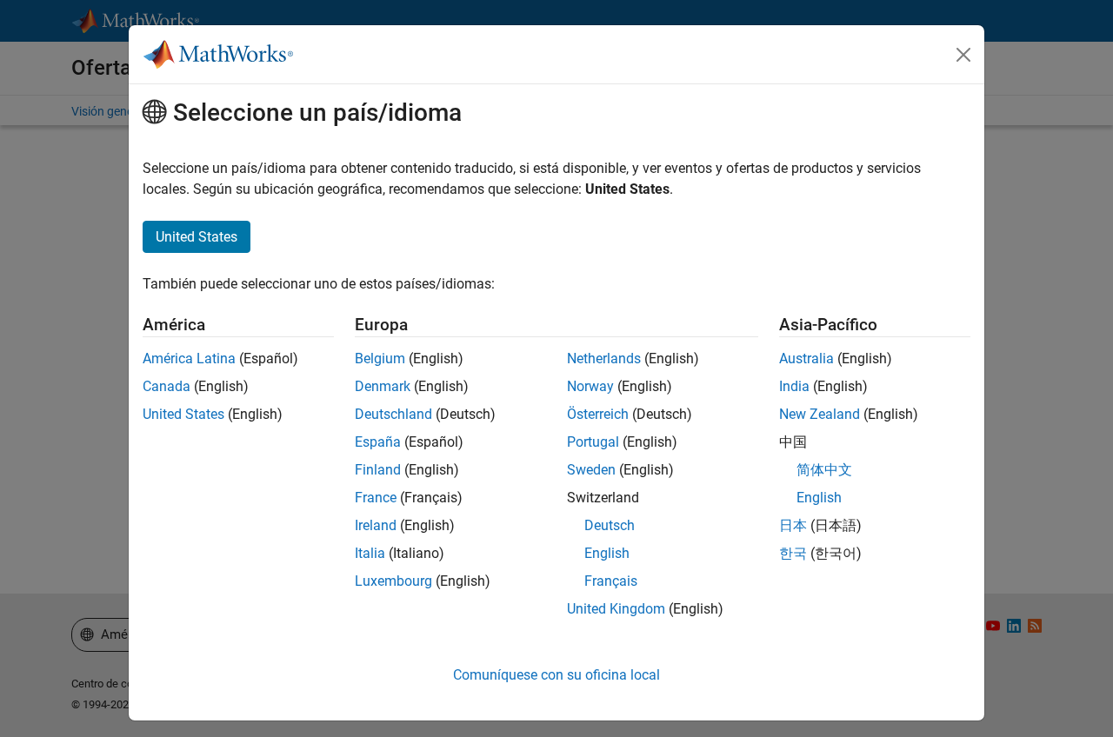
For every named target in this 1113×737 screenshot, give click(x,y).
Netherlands (604, 358)
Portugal (593, 442)
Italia (370, 553)
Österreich (598, 414)
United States (183, 414)
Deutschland (393, 414)
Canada (166, 386)
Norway (590, 386)
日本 (793, 525)
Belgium (380, 358)
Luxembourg (393, 581)
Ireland (376, 525)
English (607, 553)
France (376, 497)
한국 (793, 553)
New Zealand (819, 414)
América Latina (189, 358)
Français (610, 581)
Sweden (591, 469)
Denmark (382, 386)
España (378, 442)
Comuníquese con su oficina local (556, 675)
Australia (806, 358)
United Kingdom (616, 609)
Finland (378, 469)
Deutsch (609, 525)
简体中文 (824, 469)
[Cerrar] (963, 55)
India (794, 386)
